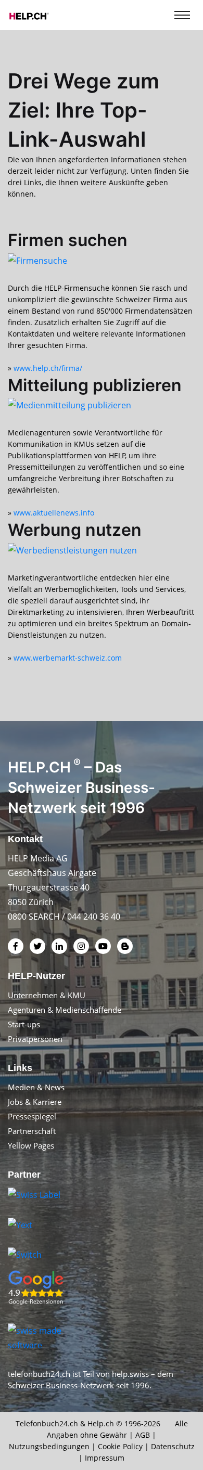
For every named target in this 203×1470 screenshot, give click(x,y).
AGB (142, 1435)
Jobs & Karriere (34, 1102)
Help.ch (100, 1423)
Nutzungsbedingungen (49, 1446)
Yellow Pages (31, 1145)
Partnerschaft (32, 1131)
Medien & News (36, 1087)
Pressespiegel (32, 1116)
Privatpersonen (35, 1039)
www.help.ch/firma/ (48, 368)
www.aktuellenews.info (54, 513)
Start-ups (24, 1024)
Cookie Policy (120, 1446)
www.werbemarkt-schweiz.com (68, 658)
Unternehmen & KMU (46, 995)
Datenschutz (173, 1446)
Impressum (104, 1458)
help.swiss (130, 1374)
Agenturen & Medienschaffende (64, 1009)
